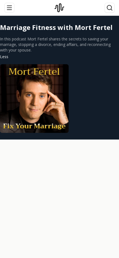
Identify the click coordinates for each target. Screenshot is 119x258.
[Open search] (110, 8)
